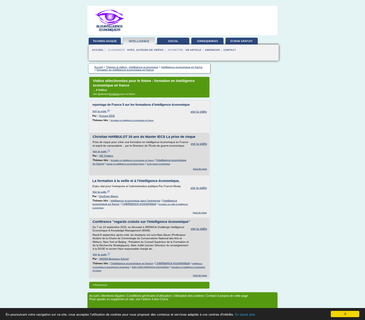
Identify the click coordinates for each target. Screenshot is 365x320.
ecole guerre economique (158, 164)
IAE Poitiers (106, 155)
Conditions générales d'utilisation (149, 295)
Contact (230, 50)
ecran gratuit (241, 41)
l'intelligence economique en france (132, 263)
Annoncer (212, 50)
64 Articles (114, 94)
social (173, 41)
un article (193, 50)
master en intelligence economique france (125, 164)
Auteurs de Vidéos (149, 50)
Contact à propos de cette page (227, 295)
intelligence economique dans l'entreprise (135, 200)
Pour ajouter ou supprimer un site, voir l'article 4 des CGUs (128, 299)
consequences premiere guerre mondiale (207, 42)
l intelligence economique (139, 204)
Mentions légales (113, 295)
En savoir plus (245, 314)
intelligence (139, 41)
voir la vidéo (198, 111)
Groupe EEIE (107, 115)
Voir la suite (99, 111)
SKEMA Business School (114, 258)
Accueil (98, 50)
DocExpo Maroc (108, 196)
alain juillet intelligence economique (150, 267)
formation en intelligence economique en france (132, 120)
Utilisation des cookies (189, 295)
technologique (105, 41)
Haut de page (200, 169)
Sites (131, 50)
